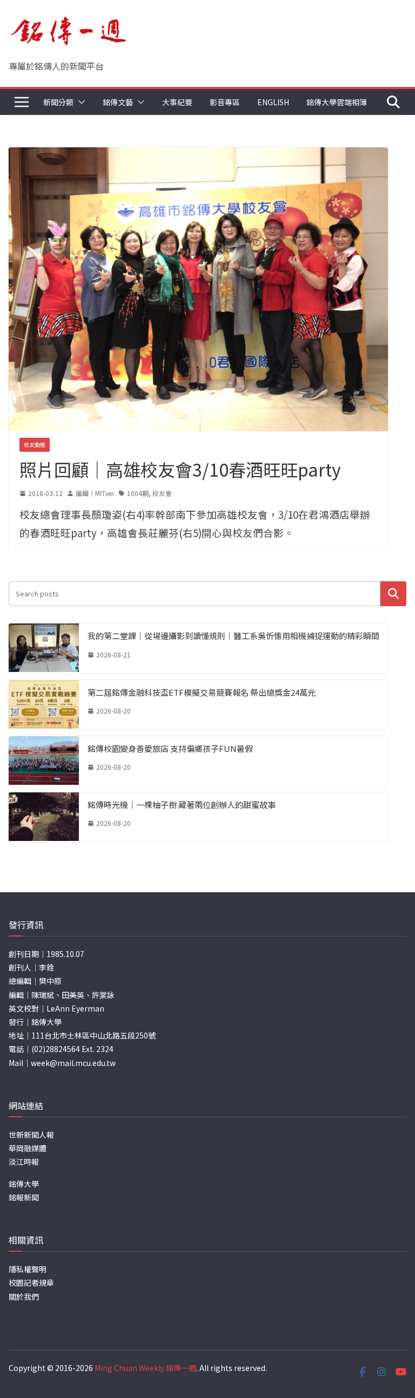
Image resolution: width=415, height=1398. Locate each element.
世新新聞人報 (31, 1134)
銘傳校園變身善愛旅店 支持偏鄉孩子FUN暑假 (170, 748)
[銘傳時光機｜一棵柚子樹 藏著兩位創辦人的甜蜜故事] (44, 817)
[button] (79, 102)
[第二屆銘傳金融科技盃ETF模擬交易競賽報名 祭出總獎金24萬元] (44, 705)
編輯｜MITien (95, 493)
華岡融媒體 (27, 1148)
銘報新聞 (24, 1197)
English (273, 102)
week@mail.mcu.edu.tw (73, 1062)
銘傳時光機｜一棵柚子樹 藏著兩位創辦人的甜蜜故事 (182, 804)
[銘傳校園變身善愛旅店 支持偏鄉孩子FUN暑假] (44, 761)
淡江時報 (24, 1161)
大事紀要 (177, 102)
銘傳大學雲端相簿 (336, 102)
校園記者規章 (31, 1282)
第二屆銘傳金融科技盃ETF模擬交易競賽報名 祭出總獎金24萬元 (202, 692)
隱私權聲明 (27, 1269)
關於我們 (24, 1296)
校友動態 (34, 444)
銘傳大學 (24, 1183)
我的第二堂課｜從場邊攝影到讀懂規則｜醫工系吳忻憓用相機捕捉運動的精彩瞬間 (233, 635)
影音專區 (225, 102)
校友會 (162, 493)
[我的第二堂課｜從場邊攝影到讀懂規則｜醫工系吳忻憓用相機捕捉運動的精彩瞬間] (44, 648)
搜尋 (393, 593)
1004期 (138, 493)
